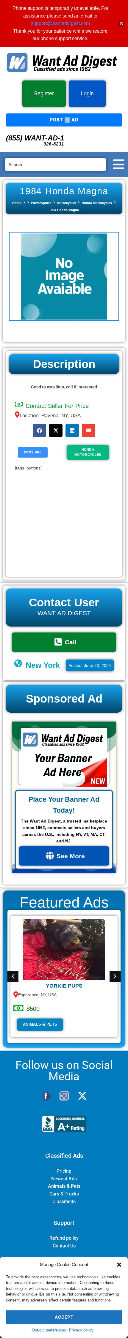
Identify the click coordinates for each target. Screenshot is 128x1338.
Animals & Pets (40, 1024)
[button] (119, 1265)
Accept (64, 1317)
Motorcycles (66, 203)
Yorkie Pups (64, 986)
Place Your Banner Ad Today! (64, 804)
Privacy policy (81, 1330)
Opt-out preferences (49, 1330)
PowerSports (41, 203)
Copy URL (33, 452)
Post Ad (64, 120)
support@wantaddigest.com (60, 23)
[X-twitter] (82, 1095)
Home (16, 203)
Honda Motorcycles (97, 203)
